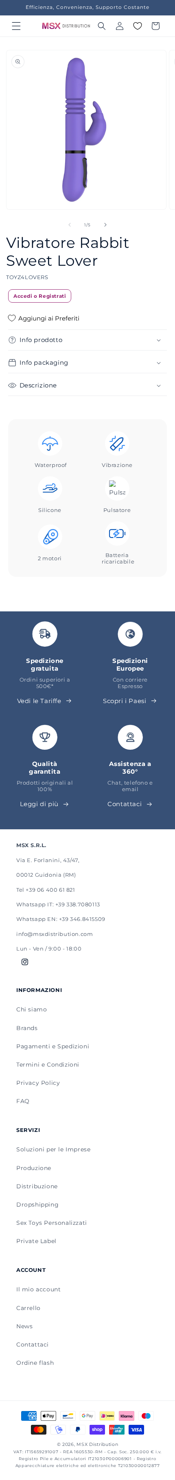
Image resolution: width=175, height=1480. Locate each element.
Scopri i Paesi (124, 701)
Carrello (28, 1308)
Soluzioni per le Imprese (53, 1149)
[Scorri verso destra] (105, 225)
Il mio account (38, 1289)
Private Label (36, 1241)
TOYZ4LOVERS (27, 277)
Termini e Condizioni (47, 1064)
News (24, 1326)
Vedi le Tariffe (39, 701)
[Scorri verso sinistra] (70, 225)
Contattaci (124, 804)
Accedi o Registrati (39, 296)
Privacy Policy (38, 1082)
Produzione (33, 1168)
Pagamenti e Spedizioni (52, 1046)
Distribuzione (37, 1186)
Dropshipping (37, 1204)
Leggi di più (39, 804)
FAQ (23, 1101)
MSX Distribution (97, 1444)
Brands (27, 1028)
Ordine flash (35, 1362)
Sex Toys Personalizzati (51, 1222)
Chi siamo (31, 1009)
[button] (16, 26)
